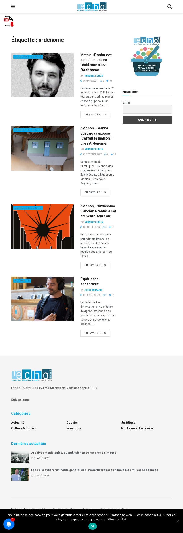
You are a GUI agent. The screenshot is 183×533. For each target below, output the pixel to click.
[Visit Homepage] (92, 6)
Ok (93, 526)
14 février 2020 (91, 295)
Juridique (128, 422)
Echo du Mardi (93, 290)
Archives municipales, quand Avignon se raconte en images (73, 452)
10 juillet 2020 (91, 227)
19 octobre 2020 (92, 154)
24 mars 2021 (90, 81)
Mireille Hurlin (94, 76)
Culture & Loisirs (28, 56)
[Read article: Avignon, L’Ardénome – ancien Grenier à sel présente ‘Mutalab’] (42, 226)
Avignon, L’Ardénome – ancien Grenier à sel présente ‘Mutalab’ (98, 211)
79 (114, 154)
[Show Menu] (13, 6)
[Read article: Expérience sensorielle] (42, 299)
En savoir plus (97, 114)
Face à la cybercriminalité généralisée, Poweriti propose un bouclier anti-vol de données (94, 470)
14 (112, 295)
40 (110, 81)
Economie (73, 428)
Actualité (22, 280)
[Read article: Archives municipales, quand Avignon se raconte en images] (20, 457)
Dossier (72, 422)
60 (112, 227)
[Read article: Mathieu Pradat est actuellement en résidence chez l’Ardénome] (42, 75)
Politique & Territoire (137, 428)
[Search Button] (169, 6)
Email (127, 102)
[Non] (177, 521)
